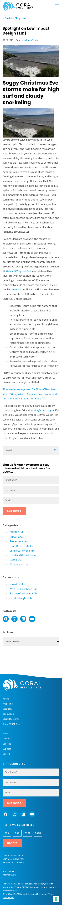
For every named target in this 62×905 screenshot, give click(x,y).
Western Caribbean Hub (23, 589)
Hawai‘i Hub (32, 40)
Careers (7, 738)
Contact (7, 744)
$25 (7, 833)
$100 (27, 833)
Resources (8, 714)
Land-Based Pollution (22, 546)
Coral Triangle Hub (20, 598)
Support (7, 749)
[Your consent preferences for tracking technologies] (56, 899)
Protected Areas (19, 541)
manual (16, 289)
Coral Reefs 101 (11, 719)
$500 (38, 833)
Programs (8, 704)
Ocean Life (15, 560)
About (6, 699)
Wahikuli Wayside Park (19, 271)
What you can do (19, 564)
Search (6, 754)
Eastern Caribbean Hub (23, 593)
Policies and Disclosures (36, 894)
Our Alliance (16, 537)
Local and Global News (22, 555)
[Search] (54, 450)
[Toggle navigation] (57, 4)
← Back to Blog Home (15, 18)
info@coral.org (9, 874)
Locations (8, 709)
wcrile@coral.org (41, 410)
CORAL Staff (16, 532)
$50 (17, 833)
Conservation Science (22, 551)
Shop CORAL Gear (12, 724)
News (5, 733)
